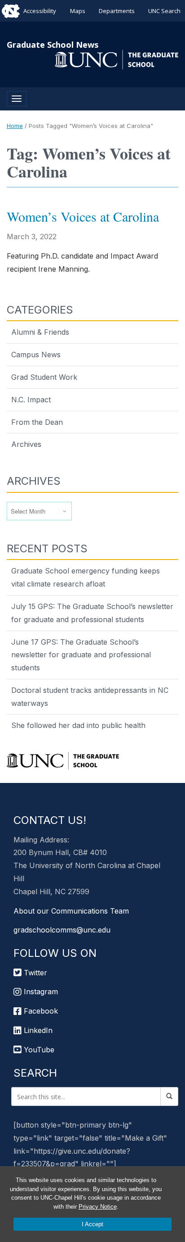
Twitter (34, 972)
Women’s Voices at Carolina (83, 216)
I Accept (92, 1224)
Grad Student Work (44, 377)
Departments (117, 11)
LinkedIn (37, 1030)
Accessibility (39, 11)
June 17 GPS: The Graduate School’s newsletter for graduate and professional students (81, 655)
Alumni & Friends (40, 332)
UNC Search (164, 11)
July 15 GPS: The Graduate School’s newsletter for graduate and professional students (92, 613)
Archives (26, 444)
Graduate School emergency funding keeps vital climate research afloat (85, 577)
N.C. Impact (31, 399)
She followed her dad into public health (78, 725)
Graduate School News (52, 44)
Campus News (36, 354)
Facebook (40, 1010)
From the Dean (37, 422)
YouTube (38, 1049)
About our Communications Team (71, 910)
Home (15, 125)
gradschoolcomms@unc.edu (61, 929)
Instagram (40, 991)
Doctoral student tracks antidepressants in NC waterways (89, 697)
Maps (77, 11)
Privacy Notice (98, 1206)
